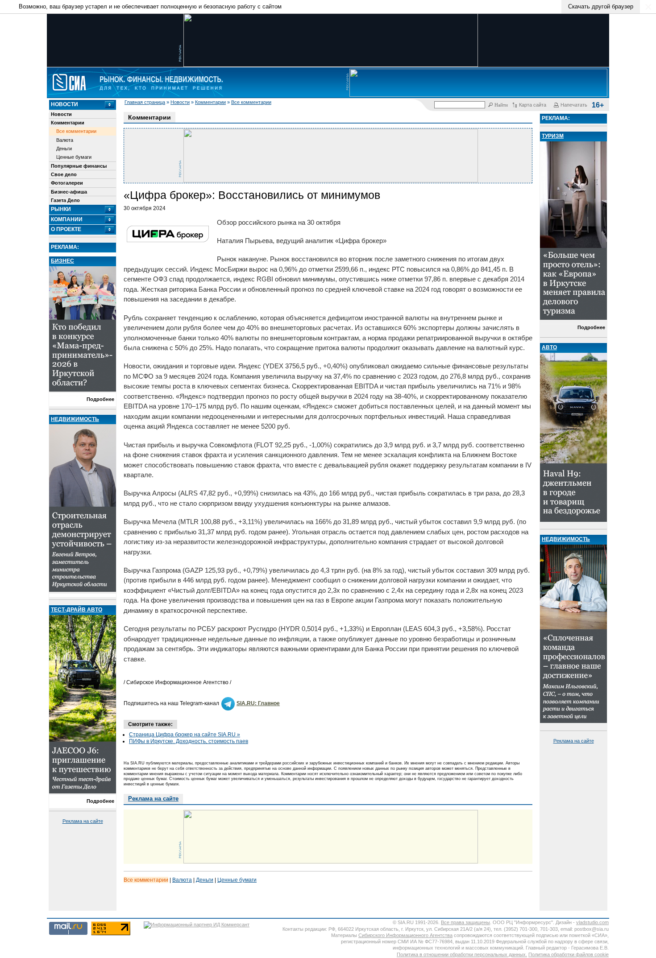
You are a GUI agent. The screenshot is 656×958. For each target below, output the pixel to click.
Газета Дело (65, 200)
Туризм (553, 136)
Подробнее (100, 399)
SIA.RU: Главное (258, 703)
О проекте (66, 229)
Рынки (61, 209)
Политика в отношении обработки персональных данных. (462, 954)
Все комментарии (251, 102)
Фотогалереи (67, 183)
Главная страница (145, 102)
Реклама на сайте (82, 821)
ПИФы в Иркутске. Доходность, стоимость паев (188, 741)
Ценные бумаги (73, 157)
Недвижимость (75, 419)
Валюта (64, 140)
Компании (67, 219)
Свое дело (64, 174)
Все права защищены (465, 922)
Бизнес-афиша (69, 191)
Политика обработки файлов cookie (568, 954)
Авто (549, 347)
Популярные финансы (79, 166)
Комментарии (210, 102)
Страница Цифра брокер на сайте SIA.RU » (184, 734)
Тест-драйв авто (76, 610)
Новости (180, 102)
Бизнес (62, 261)
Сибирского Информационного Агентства (405, 935)
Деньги (64, 148)
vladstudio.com (592, 922)
